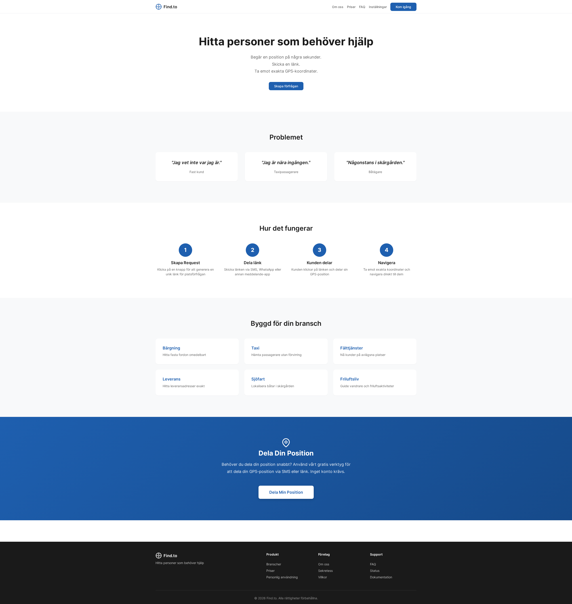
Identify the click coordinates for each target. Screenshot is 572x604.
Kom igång (403, 7)
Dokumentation (381, 577)
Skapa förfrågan (286, 86)
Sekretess (325, 571)
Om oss (337, 7)
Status (374, 571)
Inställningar (378, 7)
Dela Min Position (286, 492)
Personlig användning (282, 577)
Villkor (322, 577)
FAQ (362, 7)
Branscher (273, 564)
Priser (351, 7)
